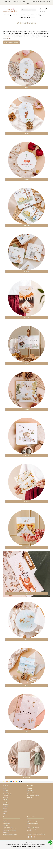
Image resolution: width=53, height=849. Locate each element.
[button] (42, 9)
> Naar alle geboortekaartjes (11, 42)
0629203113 (25, 844)
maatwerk (7, 38)
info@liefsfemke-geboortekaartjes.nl (38, 844)
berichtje (7, 36)
